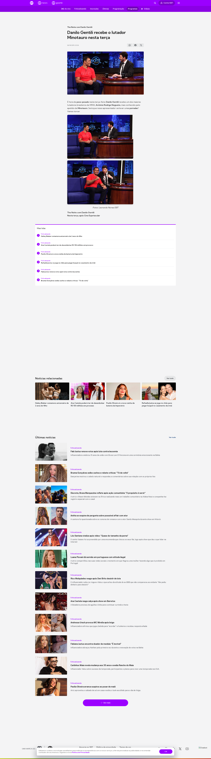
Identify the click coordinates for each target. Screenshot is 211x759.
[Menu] (178, 3)
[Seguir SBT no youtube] (187, 749)
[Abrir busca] (155, 3)
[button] (52, 398)
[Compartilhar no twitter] (141, 45)
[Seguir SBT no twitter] (180, 749)
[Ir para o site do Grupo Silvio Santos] (33, 749)
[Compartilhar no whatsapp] (129, 45)
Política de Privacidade (81, 752)
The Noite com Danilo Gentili (79, 27)
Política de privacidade (106, 747)
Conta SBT (168, 3)
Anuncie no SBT (86, 747)
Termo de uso (125, 747)
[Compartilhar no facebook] (135, 45)
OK (166, 751)
